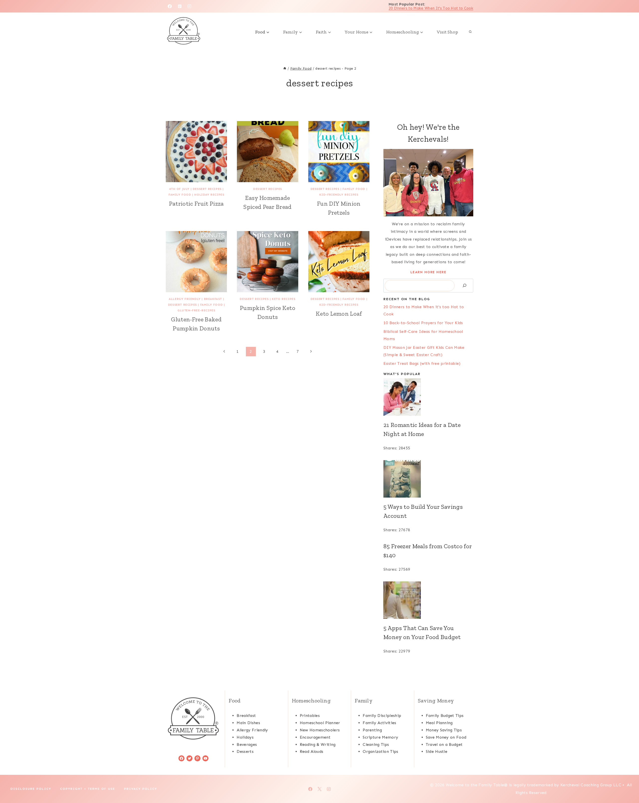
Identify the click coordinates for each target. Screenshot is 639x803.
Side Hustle (437, 751)
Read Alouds (311, 751)
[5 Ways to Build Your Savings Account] (428, 479)
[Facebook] (170, 6)
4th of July (179, 189)
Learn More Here (428, 272)
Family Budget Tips (445, 715)
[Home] (285, 68)
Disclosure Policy (30, 789)
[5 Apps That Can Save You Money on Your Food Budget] (428, 600)
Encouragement (315, 737)
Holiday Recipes (209, 194)
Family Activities (379, 722)
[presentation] (196, 151)
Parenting (372, 730)
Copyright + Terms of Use (87, 789)
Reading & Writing (317, 744)
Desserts (245, 751)
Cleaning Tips (376, 744)
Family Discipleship (382, 715)
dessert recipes (207, 189)
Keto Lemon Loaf (339, 313)
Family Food (179, 194)
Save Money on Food (446, 737)
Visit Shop (447, 32)
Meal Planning (439, 722)
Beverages (247, 744)
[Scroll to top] (627, 784)
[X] (319, 789)
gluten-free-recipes (196, 310)
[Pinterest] (180, 6)
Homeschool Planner (320, 722)
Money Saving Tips (444, 730)
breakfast (213, 299)
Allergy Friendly (185, 299)
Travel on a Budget (444, 744)
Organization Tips (380, 751)
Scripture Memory (380, 737)
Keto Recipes (283, 299)
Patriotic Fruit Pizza (196, 203)
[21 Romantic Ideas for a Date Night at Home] (428, 397)
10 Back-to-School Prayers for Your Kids (423, 322)
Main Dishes (248, 722)
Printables (310, 715)
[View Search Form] (470, 32)
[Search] (464, 285)
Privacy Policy (140, 789)
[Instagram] (189, 6)
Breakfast (246, 715)
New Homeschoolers (320, 730)
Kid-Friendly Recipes (338, 194)
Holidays (245, 737)
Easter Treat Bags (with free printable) (421, 363)
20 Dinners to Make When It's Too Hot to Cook (431, 8)
